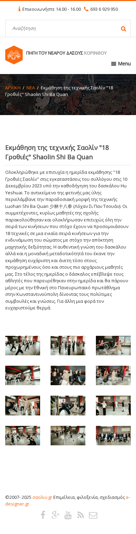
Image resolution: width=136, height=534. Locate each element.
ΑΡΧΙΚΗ (13, 87)
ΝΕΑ (31, 87)
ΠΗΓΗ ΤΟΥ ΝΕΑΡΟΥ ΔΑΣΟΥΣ (66, 53)
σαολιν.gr (42, 497)
